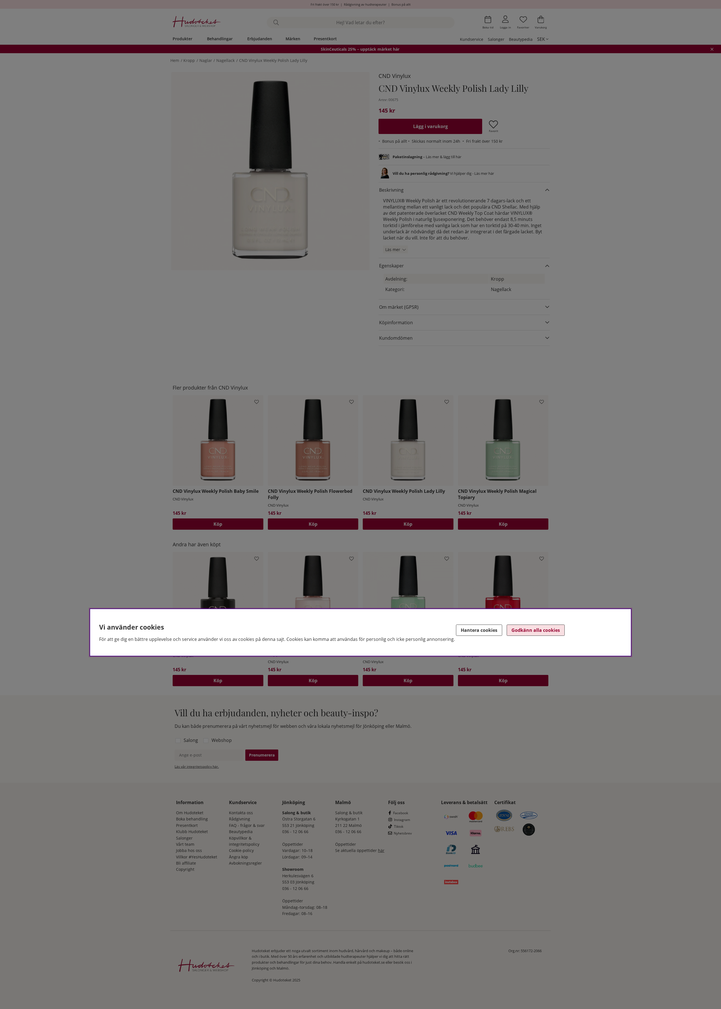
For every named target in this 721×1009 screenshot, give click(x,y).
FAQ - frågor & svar (247, 825)
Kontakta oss (241, 812)
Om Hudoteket (189, 812)
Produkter (182, 38)
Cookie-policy (241, 850)
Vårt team (185, 844)
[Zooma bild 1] (270, 171)
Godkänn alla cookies (535, 630)
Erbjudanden (259, 38)
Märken (293, 38)
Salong (191, 740)
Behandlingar (220, 38)
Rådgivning (239, 819)
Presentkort (325, 38)
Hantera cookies (479, 630)
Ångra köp (238, 857)
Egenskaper (391, 266)
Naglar (205, 60)
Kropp (189, 60)
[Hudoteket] (197, 22)
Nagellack (225, 60)
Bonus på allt (401, 4)
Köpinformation (396, 322)
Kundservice (471, 39)
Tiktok (398, 826)
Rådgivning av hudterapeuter (365, 4)
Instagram (402, 819)
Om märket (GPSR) (399, 307)
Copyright (185, 869)
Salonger (496, 39)
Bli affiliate (186, 863)
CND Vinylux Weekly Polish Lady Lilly (273, 60)
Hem (174, 60)
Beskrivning (391, 190)
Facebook (400, 813)
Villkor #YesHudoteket (196, 857)
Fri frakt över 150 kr (325, 4)
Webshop (222, 740)
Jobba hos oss (189, 850)
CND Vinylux (395, 76)
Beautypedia (521, 39)
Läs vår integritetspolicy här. (197, 766)
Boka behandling (192, 819)
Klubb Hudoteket (192, 831)
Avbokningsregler (245, 863)
